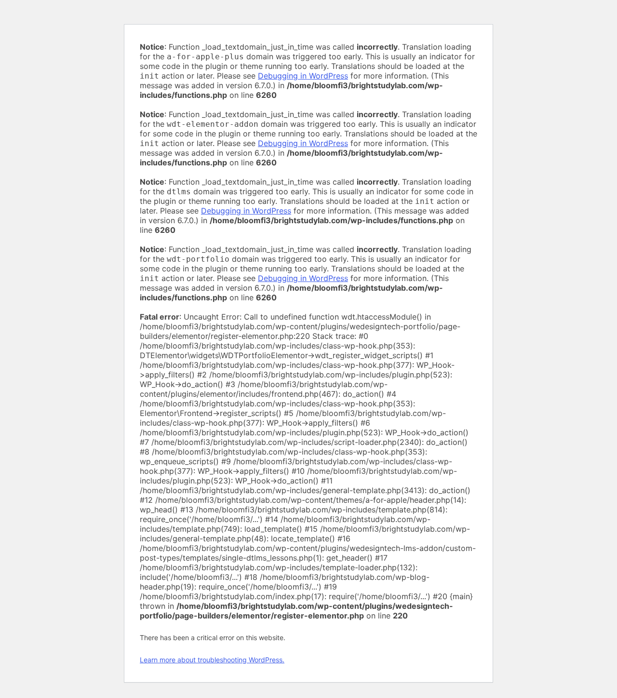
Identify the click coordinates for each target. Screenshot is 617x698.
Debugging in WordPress (303, 76)
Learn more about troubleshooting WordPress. (212, 660)
